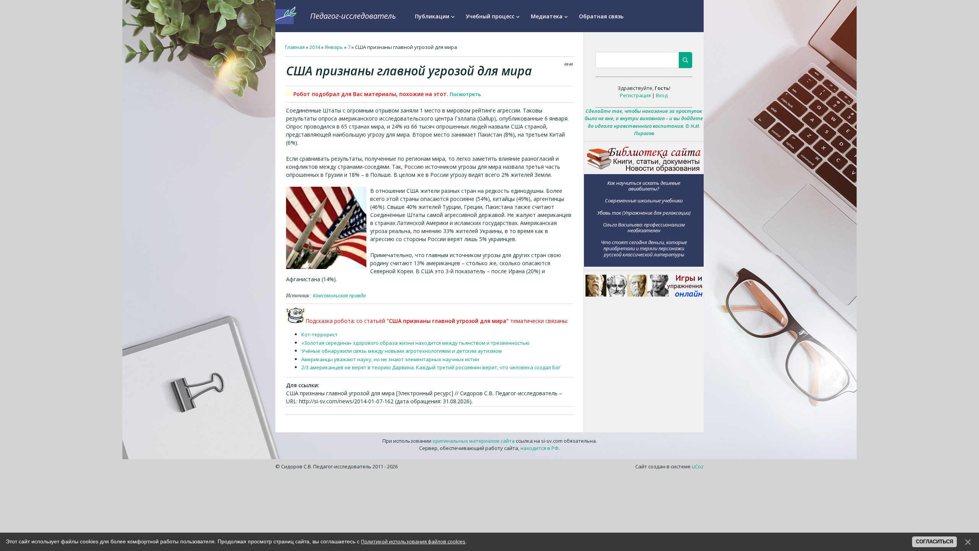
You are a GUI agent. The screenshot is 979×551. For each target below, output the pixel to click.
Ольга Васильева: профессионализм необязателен (644, 227)
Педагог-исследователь (353, 16)
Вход (662, 95)
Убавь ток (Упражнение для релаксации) (644, 212)
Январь (334, 47)
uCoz (698, 466)
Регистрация (635, 95)
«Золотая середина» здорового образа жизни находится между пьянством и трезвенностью (415, 342)
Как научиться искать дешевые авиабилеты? (643, 185)
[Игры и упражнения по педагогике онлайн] (644, 294)
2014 (314, 47)
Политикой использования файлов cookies (413, 541)
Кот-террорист (319, 334)
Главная (295, 47)
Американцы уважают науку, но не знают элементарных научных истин (390, 359)
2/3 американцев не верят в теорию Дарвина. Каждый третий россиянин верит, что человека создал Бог (430, 367)
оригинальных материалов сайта (474, 440)
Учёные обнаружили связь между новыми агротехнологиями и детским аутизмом (401, 350)
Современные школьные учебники (644, 200)
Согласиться (934, 541)
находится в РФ (539, 448)
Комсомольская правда (339, 295)
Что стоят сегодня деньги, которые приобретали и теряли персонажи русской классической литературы (644, 248)
